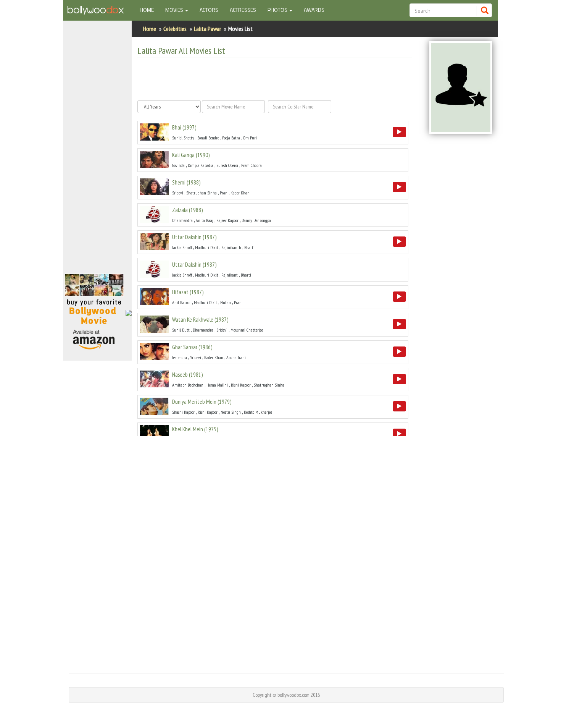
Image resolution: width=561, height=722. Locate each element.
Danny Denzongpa (256, 220)
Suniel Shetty (183, 138)
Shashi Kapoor (183, 412)
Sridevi (177, 193)
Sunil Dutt (181, 330)
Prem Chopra (251, 165)
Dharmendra (182, 220)
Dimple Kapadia (200, 165)
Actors (209, 10)
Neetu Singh (231, 412)
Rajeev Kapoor (227, 220)
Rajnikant (229, 275)
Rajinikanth (231, 247)
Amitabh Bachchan (187, 385)
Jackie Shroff (182, 247)
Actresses (243, 10)
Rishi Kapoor (241, 385)
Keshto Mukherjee (258, 412)
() (184, 127)
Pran (223, 193)
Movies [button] (174, 10)
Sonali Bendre (208, 138)
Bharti (249, 247)
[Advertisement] (97, 150)
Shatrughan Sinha (201, 193)
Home (150, 9)
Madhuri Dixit (206, 247)
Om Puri (250, 138)
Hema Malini (217, 385)
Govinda (178, 165)
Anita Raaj (204, 220)
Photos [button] (278, 10)
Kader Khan (240, 193)
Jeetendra (179, 357)
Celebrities (175, 28)
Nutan (225, 302)
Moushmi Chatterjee (247, 330)
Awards (314, 10)
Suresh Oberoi (227, 165)
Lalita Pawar (207, 28)
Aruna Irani (236, 357)
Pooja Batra (231, 138)
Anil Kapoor (181, 302)
